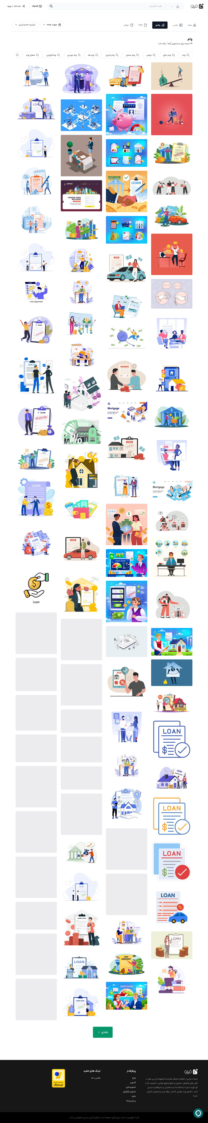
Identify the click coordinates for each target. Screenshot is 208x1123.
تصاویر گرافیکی (129, 1091)
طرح (134, 1078)
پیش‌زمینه (131, 1100)
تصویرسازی (131, 1087)
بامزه (134, 1096)
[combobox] (175, 6)
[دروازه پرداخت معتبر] (52, 1078)
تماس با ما (95, 1078)
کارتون (133, 1082)
